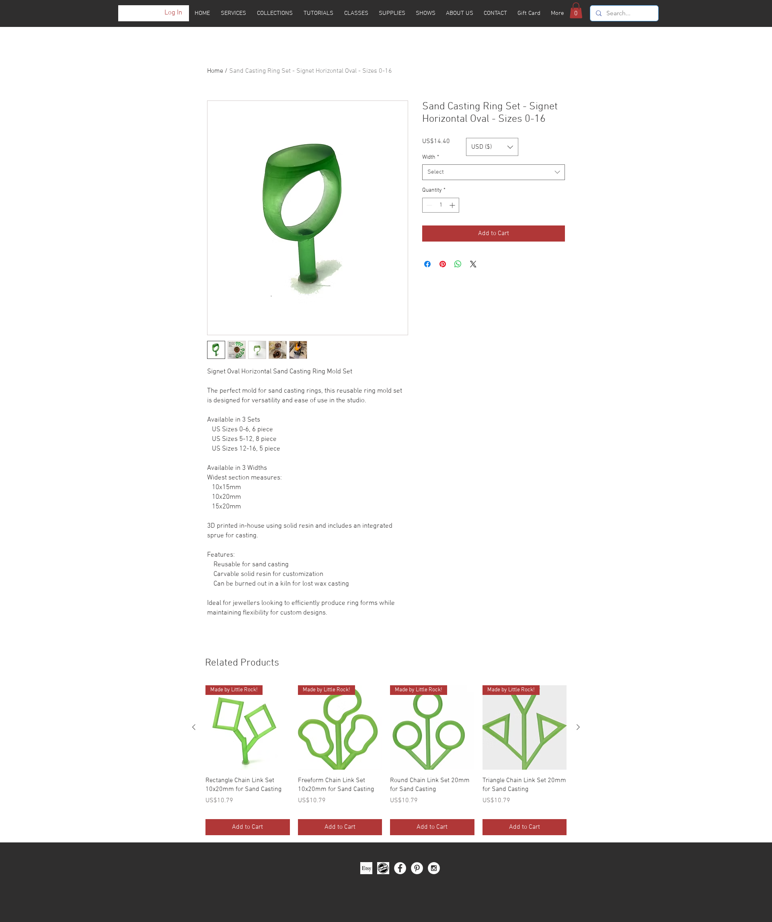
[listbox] (492, 147)
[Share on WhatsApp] (458, 264)
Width (430, 157)
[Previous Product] (194, 727)
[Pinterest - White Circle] (417, 868)
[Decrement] (428, 205)
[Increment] (453, 205)
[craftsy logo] (383, 868)
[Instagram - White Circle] (434, 868)
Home (215, 71)
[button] (576, 10)
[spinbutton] (440, 205)
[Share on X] (473, 264)
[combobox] (493, 172)
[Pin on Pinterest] (443, 264)
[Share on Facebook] (427, 264)
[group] (386, 760)
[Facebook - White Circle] (400, 868)
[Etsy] (366, 868)
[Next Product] (578, 727)
